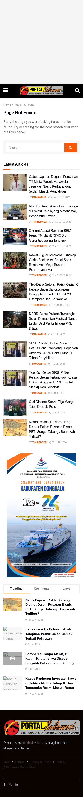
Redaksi (61, 762)
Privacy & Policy (40, 762)
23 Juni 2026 (59, 442)
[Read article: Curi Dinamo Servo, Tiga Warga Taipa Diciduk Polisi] (15, 407)
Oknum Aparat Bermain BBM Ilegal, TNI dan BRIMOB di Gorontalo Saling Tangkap (50, 235)
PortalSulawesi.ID (32, 743)
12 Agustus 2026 (61, 246)
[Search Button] (77, 91)
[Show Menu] (5, 91)
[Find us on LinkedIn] (16, 784)
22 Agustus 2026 (60, 197)
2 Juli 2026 (58, 412)
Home (7, 104)
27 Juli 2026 (57, 334)
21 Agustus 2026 (61, 222)
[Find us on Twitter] (10, 784)
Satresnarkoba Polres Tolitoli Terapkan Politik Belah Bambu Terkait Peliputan (49, 633)
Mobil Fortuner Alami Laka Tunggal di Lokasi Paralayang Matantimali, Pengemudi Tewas (53, 211)
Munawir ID (39, 197)
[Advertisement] (41, 42)
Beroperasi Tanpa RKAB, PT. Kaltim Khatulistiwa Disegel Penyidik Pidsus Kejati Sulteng (49, 658)
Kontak (19, 762)
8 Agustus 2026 (60, 305)
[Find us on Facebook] (4, 784)
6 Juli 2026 (57, 393)
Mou (6, 762)
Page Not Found (24, 104)
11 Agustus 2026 (61, 275)
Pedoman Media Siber (20, 767)
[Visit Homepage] (41, 90)
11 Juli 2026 (57, 364)
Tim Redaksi (39, 222)
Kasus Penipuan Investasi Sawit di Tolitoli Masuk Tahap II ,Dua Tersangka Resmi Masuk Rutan (50, 683)
